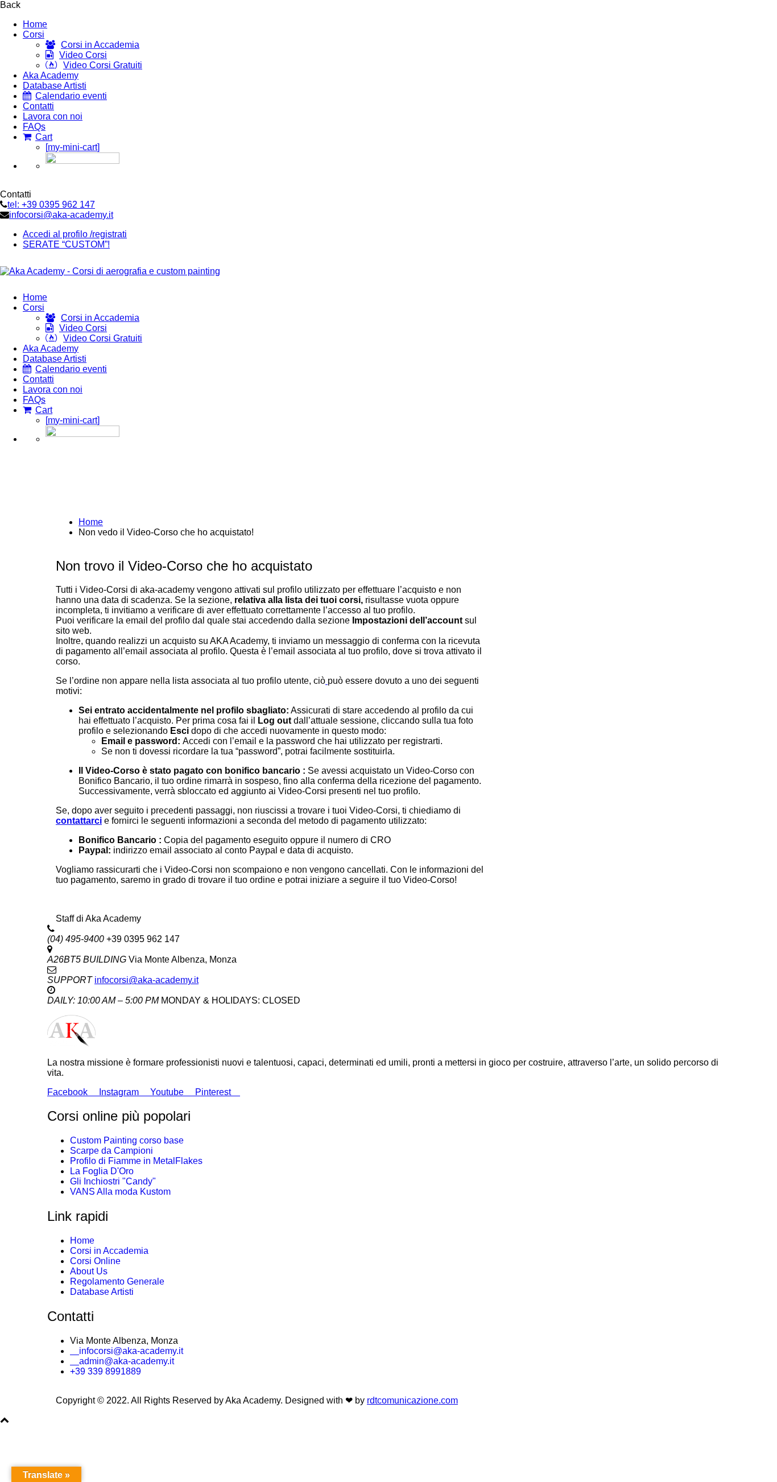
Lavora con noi (52, 116)
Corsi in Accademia (100, 44)
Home (35, 24)
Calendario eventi (71, 96)
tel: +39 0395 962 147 (51, 204)
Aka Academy (50, 75)
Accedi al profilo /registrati (75, 234)
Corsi (33, 34)
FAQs (34, 126)
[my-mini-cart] (73, 147)
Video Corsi (83, 55)
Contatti (38, 106)
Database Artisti (54, 85)
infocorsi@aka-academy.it (61, 215)
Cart (43, 137)
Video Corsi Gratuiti (102, 65)
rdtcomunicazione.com (412, 1400)
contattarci (79, 820)
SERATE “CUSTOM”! (66, 244)
